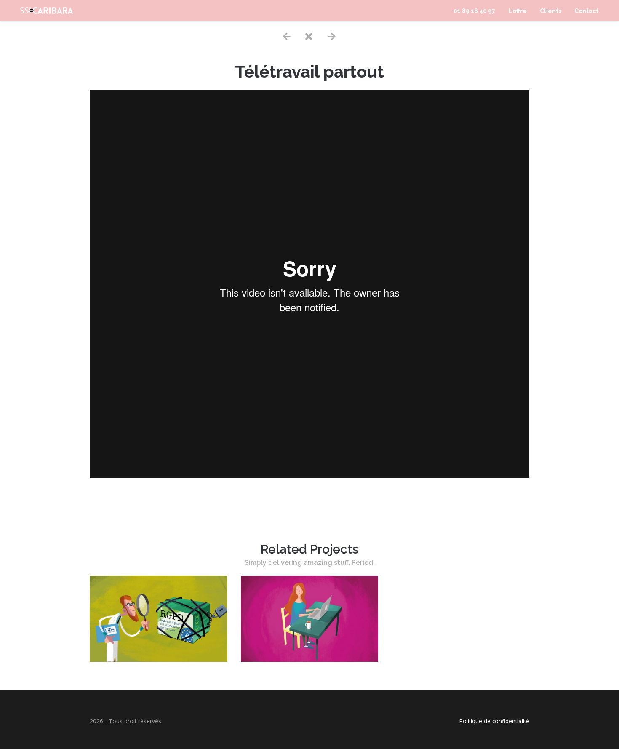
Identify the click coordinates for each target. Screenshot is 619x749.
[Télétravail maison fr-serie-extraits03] (310, 659)
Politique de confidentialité (494, 721)
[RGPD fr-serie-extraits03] (158, 659)
